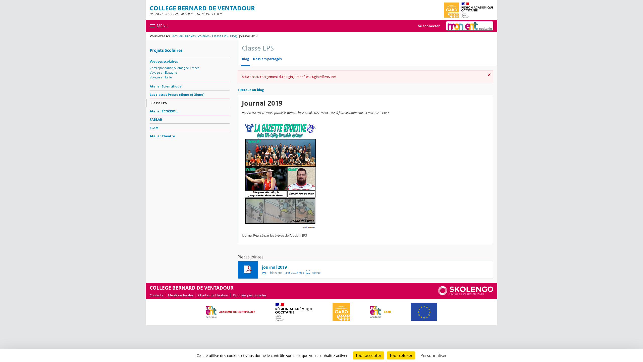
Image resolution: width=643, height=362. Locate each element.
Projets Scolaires (197, 36)
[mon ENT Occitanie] (469, 26)
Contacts (156, 295)
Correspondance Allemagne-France (174, 68)
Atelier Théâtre (162, 136)
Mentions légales (180, 295)
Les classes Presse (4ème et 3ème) (177, 94)
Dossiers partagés (267, 59)
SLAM (154, 127)
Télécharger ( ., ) (286, 272)
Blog (233, 36)
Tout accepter (368, 355)
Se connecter (429, 26)
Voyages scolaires (164, 61)
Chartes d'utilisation (213, 295)
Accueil (177, 36)
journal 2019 (274, 267)
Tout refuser (401, 355)
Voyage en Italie (161, 77)
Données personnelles (249, 295)
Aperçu (313, 272)
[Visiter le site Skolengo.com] (465, 294)
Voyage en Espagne (163, 72)
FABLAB (156, 119)
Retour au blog (251, 89)
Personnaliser (433, 355)
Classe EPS (220, 36)
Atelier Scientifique (166, 86)
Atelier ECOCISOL (163, 111)
